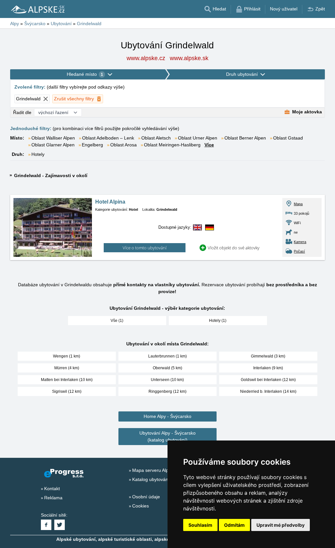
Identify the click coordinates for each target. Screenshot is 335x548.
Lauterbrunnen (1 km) (167, 356)
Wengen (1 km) (66, 356)
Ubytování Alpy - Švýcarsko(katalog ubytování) (167, 436)
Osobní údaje (146, 496)
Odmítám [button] (234, 525)
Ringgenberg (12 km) (167, 391)
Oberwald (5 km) (167, 368)
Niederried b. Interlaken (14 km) (268, 391)
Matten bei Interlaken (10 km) (67, 379)
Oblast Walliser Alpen (53, 138)
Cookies (140, 505)
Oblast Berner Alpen (245, 138)
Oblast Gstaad (288, 138)
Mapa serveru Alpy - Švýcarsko (164, 470)
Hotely (37, 154)
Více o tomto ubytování (145, 248)
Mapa (298, 204)
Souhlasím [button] (200, 525)
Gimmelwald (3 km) (268, 356)
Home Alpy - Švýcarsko (167, 416)
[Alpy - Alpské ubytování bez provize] (37, 9)
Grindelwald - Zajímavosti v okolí (50, 175)
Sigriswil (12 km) (66, 391)
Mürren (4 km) (66, 368)
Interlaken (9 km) (268, 368)
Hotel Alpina (110, 202)
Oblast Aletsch (156, 138)
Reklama (53, 497)
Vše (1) (117, 320)
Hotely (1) (217, 320)
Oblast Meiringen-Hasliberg (172, 144)
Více (209, 144)
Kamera (300, 242)
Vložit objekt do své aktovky (233, 248)
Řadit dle (22, 112)
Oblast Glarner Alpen (53, 144)
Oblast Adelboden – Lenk (108, 138)
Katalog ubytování (150, 479)
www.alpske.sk (189, 58)
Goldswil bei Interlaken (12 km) (268, 379)
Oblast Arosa (123, 144)
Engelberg (92, 144)
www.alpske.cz (146, 58)
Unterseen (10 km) (167, 379)
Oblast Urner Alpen (197, 138)
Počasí (299, 251)
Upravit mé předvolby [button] (280, 525)
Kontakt (52, 488)
